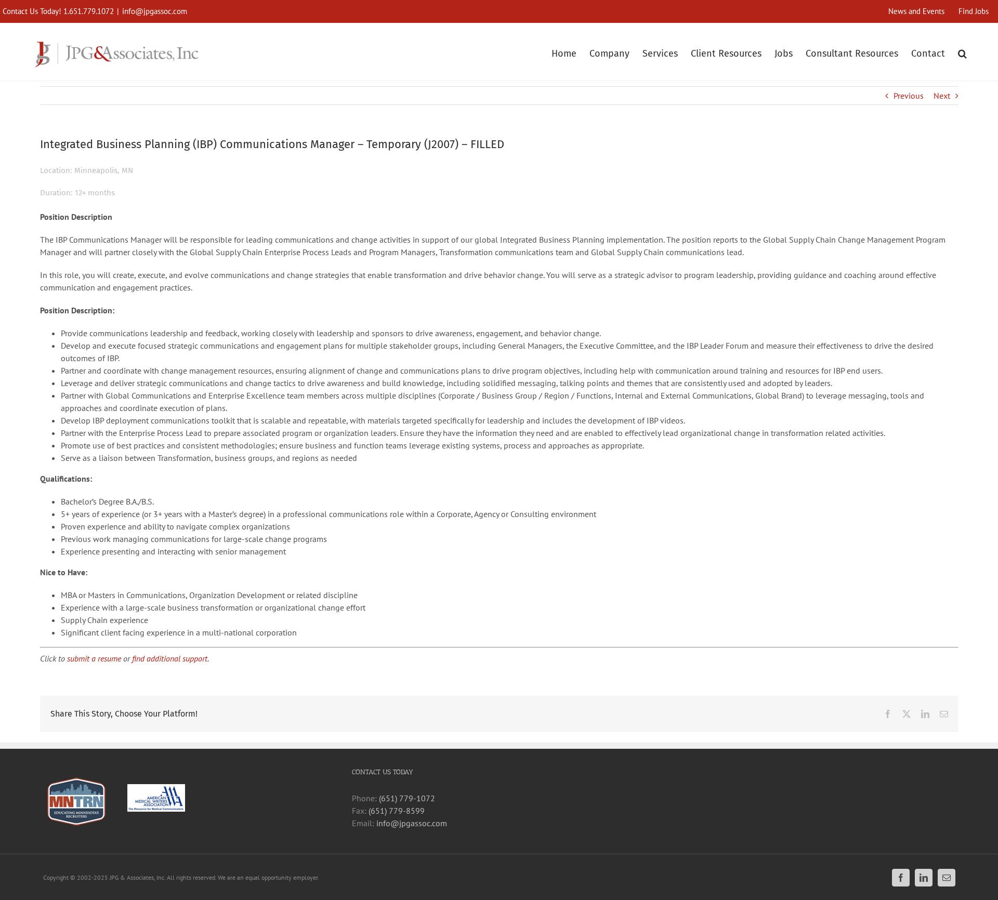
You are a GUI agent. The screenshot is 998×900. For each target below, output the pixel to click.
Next (942, 95)
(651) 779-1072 (407, 798)
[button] (962, 52)
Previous (909, 95)
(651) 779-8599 (397, 810)
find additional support (169, 658)
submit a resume (94, 658)
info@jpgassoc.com (154, 11)
